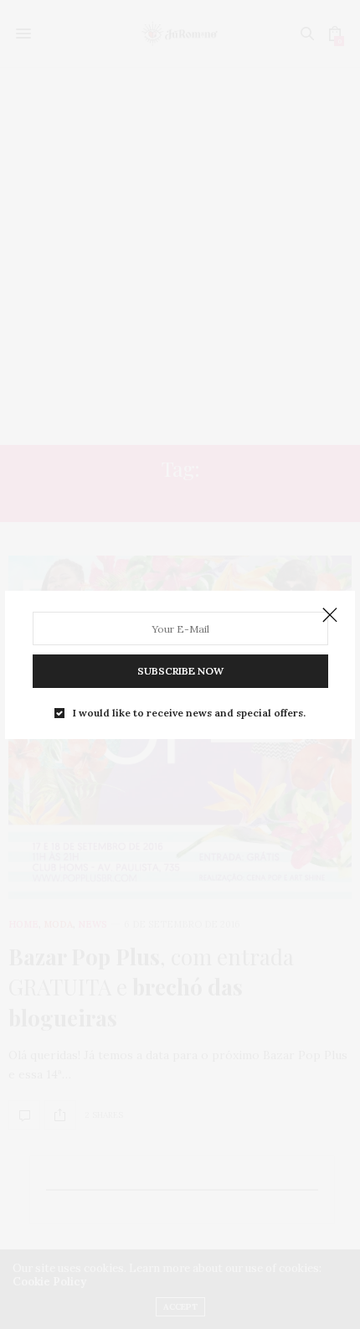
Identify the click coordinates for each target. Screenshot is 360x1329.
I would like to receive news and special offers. (189, 713)
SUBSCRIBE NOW (180, 670)
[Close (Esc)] (330, 616)
